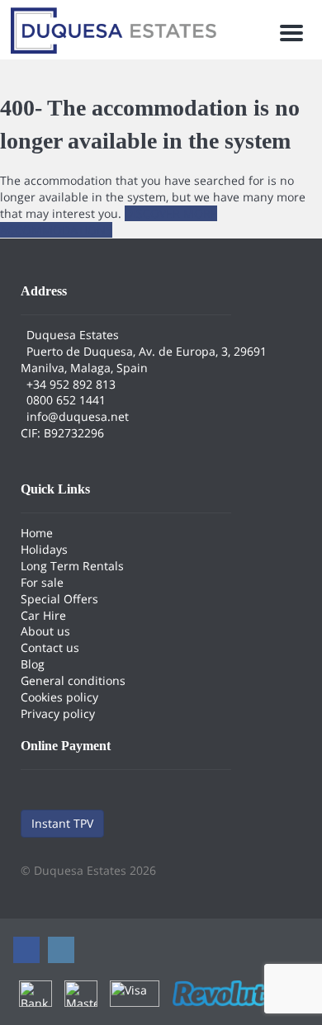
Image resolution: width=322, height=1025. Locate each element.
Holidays (44, 549)
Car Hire (43, 615)
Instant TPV (62, 823)
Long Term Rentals (72, 566)
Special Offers (59, 599)
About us (45, 631)
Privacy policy (58, 713)
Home (37, 533)
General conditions (73, 680)
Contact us (50, 647)
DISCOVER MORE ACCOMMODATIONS (108, 221)
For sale (42, 582)
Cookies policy (59, 697)
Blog (33, 664)
